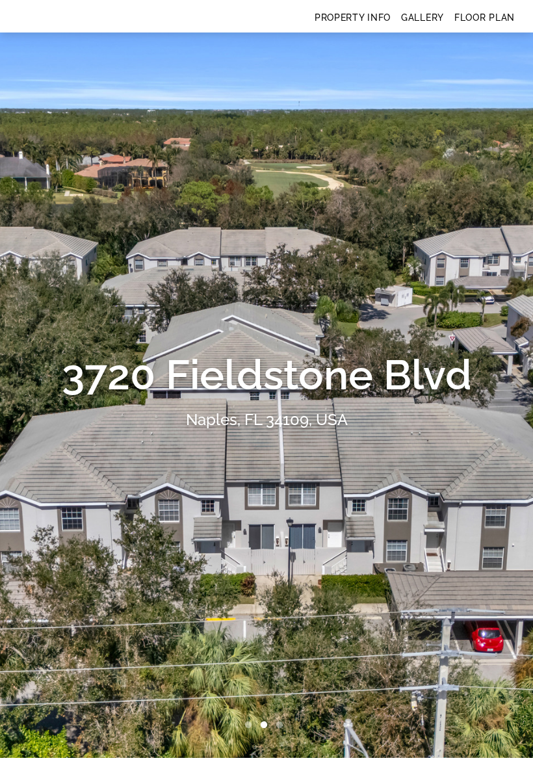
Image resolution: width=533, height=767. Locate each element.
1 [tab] (250, 725)
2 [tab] (266, 725)
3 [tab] (282, 725)
